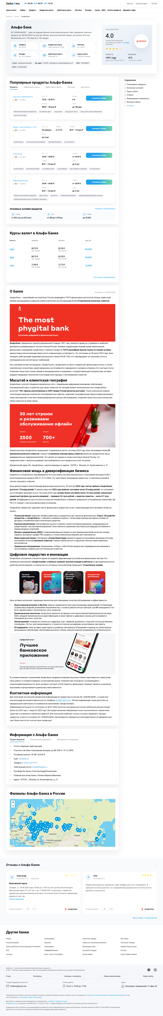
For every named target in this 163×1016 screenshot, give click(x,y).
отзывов (126, 42)
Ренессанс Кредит (89, 939)
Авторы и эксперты (72, 976)
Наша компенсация (112, 976)
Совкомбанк (49, 946)
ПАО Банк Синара (128, 943)
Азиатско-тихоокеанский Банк (94, 943)
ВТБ (7, 950)
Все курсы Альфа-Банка (104, 277)
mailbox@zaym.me (18, 986)
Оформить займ (129, 10)
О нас (8, 976)
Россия (123, 950)
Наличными (17, 154)
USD (25, 3)
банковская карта (18, 883)
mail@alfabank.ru (39, 767)
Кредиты (32, 10)
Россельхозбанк (12, 943)
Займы (22, 10)
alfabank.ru (24, 759)
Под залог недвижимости (23, 97)
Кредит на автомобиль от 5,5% (25, 127)
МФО (104, 10)
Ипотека (78, 10)
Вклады (88, 10)
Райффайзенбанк (51, 950)
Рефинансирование (20, 181)
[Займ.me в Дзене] (148, 969)
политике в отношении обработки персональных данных (106, 995)
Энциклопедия (141, 4)
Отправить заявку (99, 98)
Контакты (37, 976)
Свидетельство (11, 1003)
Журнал (130, 4)
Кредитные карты (46, 10)
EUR (35, 3)
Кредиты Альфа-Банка (105, 209)
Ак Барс (9, 954)
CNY (45, 3)
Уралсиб (47, 943)
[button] (154, 3)
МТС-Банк (125, 939)
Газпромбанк (49, 939)
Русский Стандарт (89, 950)
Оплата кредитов (114, 10)
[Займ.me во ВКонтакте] (155, 969)
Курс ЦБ (88, 240)
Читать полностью (16, 899)
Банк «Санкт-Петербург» (54, 954)
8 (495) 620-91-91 (63, 700)
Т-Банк (8, 939)
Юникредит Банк (89, 946)
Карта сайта (148, 976)
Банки (97, 10)
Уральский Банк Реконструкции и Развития (23, 946)
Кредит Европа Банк (129, 946)
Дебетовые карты (64, 10)
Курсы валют (11, 10)
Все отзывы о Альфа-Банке (145, 918)
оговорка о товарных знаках (57, 1001)
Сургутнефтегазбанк (129, 954)
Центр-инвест (87, 954)
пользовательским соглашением (30, 997)
